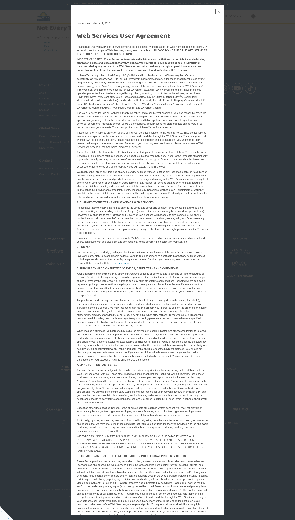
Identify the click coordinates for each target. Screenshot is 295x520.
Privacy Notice (121, 263)
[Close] (218, 11)
